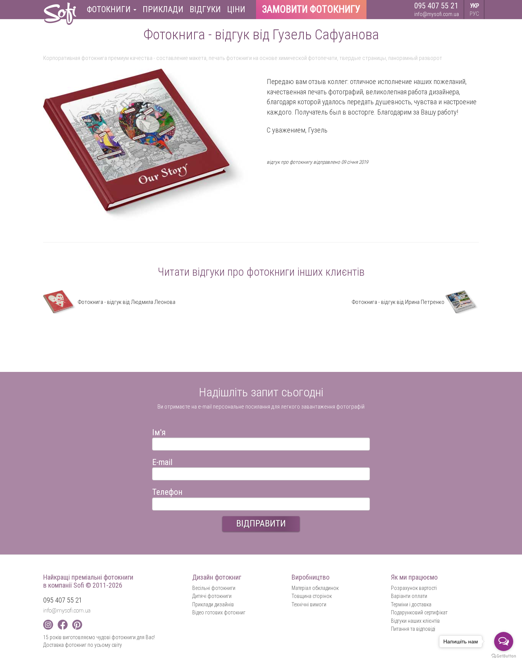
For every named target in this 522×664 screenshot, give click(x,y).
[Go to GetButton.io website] (503, 656)
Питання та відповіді (413, 629)
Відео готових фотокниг (218, 612)
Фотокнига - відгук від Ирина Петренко (399, 302)
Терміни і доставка (411, 604)
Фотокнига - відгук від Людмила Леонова (125, 302)
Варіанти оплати (409, 596)
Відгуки (205, 9)
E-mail (162, 461)
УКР (474, 5)
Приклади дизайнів (213, 604)
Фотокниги (110, 9)
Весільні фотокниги (213, 588)
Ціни (236, 9)
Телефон (167, 490)
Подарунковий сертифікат (419, 612)
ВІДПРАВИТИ (261, 523)
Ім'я (159, 431)
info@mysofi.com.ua (436, 14)
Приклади (163, 9)
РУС (474, 13)
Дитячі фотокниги (212, 596)
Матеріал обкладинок (315, 588)
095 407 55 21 (436, 5)
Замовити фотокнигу (311, 9)
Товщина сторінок (312, 596)
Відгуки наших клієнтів (415, 621)
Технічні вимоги (309, 604)
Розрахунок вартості (414, 588)
